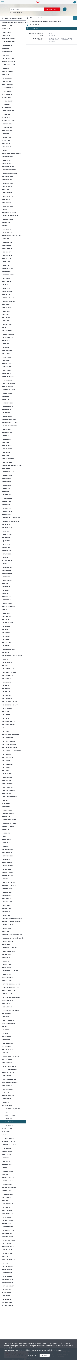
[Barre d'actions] (75, 18)
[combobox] (52, 9)
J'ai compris (44, 1355)
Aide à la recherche (17, 12)
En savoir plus (32, 1355)
